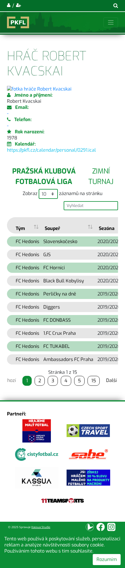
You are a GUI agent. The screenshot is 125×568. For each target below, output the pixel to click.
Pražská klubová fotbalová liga (44, 176)
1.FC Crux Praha (59, 333)
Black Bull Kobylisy (63, 281)
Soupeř (52, 228)
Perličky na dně (59, 294)
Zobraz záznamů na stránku (62, 194)
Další (111, 380)
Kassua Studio (40, 527)
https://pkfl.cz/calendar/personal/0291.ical (51, 150)
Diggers (51, 307)
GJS (47, 255)
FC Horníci (54, 268)
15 (93, 381)
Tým (20, 228)
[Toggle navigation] (110, 22)
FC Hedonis (27, 241)
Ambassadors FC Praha (68, 359)
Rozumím (107, 559)
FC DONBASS (57, 320)
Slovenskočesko (60, 241)
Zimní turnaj (100, 176)
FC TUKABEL (56, 346)
